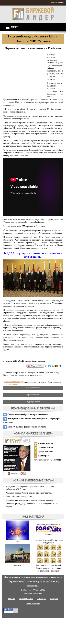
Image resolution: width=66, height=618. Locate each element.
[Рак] (17, 539)
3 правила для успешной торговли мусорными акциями (29, 500)
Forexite (48, 534)
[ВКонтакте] (46, 366)
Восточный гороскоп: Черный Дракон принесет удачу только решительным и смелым (48, 568)
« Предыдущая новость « (33, 388)
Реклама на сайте (26, 598)
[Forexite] (48, 532)
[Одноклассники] (53, 366)
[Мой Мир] (57, 366)
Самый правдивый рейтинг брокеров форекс (28, 414)
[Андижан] (17, 562)
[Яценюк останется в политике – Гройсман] (24, 95)
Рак (17, 542)
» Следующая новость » (33, 402)
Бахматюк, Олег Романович (49, 524)
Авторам (54, 598)
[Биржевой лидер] (33, 20)
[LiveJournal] (60, 366)
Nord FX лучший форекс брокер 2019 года (26, 427)
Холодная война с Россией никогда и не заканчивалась (29, 493)
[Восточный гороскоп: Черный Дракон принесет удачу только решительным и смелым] (48, 562)
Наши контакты (33, 604)
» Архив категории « (33, 395)
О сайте (11, 598)
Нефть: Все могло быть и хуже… (20, 496)
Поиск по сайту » (57, 3)
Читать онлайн (45, 443)
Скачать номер (45, 447)
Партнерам (43, 455)
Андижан (17, 565)
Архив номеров (45, 451)
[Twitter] (49, 366)
